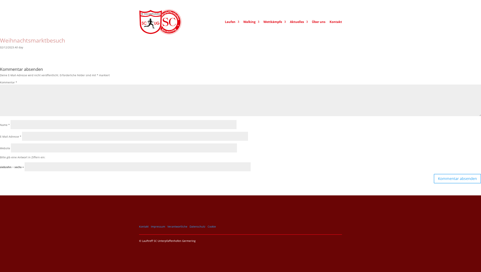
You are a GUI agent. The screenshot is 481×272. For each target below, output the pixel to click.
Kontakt (336, 22)
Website (5, 148)
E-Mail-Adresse (10, 136)
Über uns (318, 22)
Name (5, 125)
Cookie (212, 226)
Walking (249, 22)
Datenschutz (197, 226)
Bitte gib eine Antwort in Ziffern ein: (22, 157)
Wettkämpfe (272, 22)
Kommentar (8, 82)
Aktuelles (297, 22)
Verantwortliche (177, 226)
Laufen (230, 22)
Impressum (158, 226)
